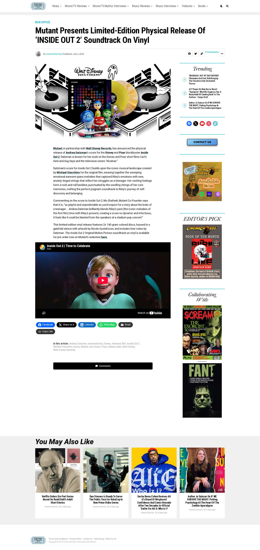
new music (94, 347)
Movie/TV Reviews (76, 6)
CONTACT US (202, 142)
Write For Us (110, 539)
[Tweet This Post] (195, 53)
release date (114, 347)
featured (116, 343)
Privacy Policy (75, 539)
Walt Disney (128, 347)
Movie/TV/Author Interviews (109, 6)
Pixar (104, 347)
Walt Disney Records (98, 148)
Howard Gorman (54, 54)
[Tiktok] (215, 123)
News (55, 6)
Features (187, 6)
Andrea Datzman (76, 152)
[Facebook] (189, 123)
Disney (107, 343)
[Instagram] (209, 123)
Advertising (99, 539)
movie (76, 347)
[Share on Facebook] (189, 53)
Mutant (57, 148)
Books (202, 6)
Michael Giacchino (68, 172)
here (104, 237)
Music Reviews (141, 6)
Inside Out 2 (133, 343)
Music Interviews (166, 6)
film (124, 343)
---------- (202, 361)
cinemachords (95, 343)
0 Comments (212, 52)
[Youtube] (202, 123)
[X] (195, 123)
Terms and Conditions (58, 539)
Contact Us (87, 539)
